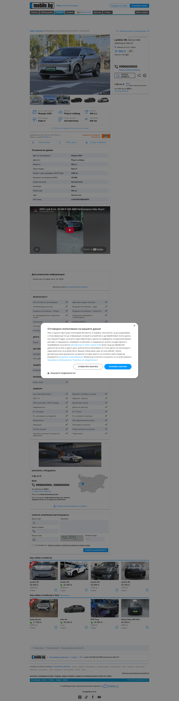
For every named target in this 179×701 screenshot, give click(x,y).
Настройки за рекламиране (71, 357)
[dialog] (89, 350)
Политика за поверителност (85, 360)
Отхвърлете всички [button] (88, 366)
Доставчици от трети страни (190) (86, 345)
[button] (61, 373)
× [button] (134, 326)
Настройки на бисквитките (59, 360)
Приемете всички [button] (118, 366)
